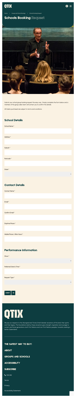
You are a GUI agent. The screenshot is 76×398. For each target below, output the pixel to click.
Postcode (7, 158)
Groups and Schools (17, 356)
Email (6, 202)
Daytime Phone (9, 223)
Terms (6, 380)
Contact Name (9, 191)
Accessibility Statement (12, 391)
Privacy (6, 385)
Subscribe (10, 369)
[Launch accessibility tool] (67, 6)
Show (6, 256)
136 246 (9, 375)
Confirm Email (9, 213)
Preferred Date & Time (12, 267)
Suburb (7, 148)
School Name (9, 126)
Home (6, 13)
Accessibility (12, 363)
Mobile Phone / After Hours (13, 234)
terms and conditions (35, 109)
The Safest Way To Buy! (18, 344)
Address (7, 137)
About (8, 350)
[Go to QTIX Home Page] (8, 6)
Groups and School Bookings (18, 13)
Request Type (9, 277)
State (6, 169)
